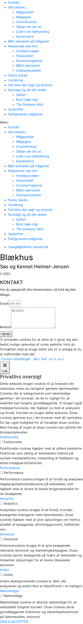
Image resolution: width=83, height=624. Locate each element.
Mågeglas (23, 17)
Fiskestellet (24, 56)
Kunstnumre (25, 36)
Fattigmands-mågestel (25, 114)
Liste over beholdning (32, 32)
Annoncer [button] (7, 534)
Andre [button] (4, 570)
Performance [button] (10, 468)
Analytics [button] (7, 499)
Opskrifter (15, 109)
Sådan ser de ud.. (29, 27)
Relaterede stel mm (22, 46)
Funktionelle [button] (9, 437)
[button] (41, 122)
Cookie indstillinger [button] (15, 359)
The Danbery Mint (29, 104)
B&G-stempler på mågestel (28, 41)
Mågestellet (25, 12)
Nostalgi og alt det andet (27, 90)
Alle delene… (17, 7)
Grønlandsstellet (28, 70)
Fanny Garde (17, 75)
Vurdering (15, 80)
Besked (5, 327)
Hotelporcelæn (27, 51)
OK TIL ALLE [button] (56, 359)
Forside (13, 2)
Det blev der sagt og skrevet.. (31, 85)
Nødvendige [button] (9, 591)
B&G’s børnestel (28, 66)
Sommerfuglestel (29, 61)
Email (4, 303)
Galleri (21, 95)
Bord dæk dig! (27, 100)
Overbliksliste (26, 22)
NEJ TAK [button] (40, 359)
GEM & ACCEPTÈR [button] (14, 622)
